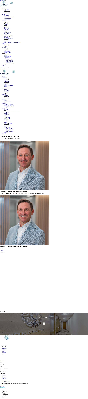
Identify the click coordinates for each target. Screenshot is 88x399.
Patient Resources (6, 55)
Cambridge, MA (4, 378)
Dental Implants (6, 26)
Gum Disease (6, 17)
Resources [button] (3, 121)
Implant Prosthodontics (7, 28)
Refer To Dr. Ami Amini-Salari (10, 61)
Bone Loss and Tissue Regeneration (9, 85)
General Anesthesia (6, 45)
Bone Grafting (6, 48)
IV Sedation (5, 46)
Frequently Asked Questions (8, 54)
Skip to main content (3, 0)
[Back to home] (8, 5)
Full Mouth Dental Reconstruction (9, 36)
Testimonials (5, 58)
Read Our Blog (6, 63)
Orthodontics (4, 20)
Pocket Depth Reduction (7, 18)
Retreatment (5, 34)
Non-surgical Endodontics (7, 32)
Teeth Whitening (6, 40)
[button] (2, 387)
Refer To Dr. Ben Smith (9, 62)
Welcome (3, 76)
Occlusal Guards (6, 39)
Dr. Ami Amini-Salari (7, 11)
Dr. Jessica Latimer (6, 13)
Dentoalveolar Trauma (7, 117)
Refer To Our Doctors (7, 127)
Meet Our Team (4, 8)
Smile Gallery (4, 64)
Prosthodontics (4, 103)
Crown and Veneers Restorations (8, 35)
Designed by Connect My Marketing (5, 384)
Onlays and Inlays (6, 37)
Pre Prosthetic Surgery (7, 51)
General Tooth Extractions (7, 49)
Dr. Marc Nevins (6, 9)
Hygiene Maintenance (7, 19)
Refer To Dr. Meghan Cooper (10, 131)
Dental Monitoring (6, 24)
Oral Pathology (6, 50)
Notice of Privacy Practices (6, 381)
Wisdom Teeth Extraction (7, 52)
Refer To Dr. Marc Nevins (9, 59)
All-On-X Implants (6, 27)
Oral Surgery (4, 47)
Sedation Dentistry (6, 44)
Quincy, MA (4, 375)
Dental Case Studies (6, 57)
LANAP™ (5, 16)
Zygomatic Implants (6, 30)
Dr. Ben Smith (6, 80)
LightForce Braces (6, 22)
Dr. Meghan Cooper (6, 12)
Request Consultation (3, 68)
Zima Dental (5, 25)
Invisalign (5, 89)
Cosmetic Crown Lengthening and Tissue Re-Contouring (12, 42)
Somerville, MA (4, 376)
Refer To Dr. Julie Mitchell (9, 60)
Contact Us (1, 250)
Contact (3, 65)
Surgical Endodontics (7, 33)
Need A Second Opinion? (7, 56)
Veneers (5, 41)
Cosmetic (3, 108)
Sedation (3, 43)
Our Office (5, 122)
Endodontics (5, 31)
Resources (3, 53)
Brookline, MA (4, 377)
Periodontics (3, 14)
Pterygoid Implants (6, 29)
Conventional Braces (7, 90)
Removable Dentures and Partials (8, 38)
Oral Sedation (6, 113)
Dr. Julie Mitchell (6, 10)
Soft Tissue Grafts (6, 15)
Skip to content (2, 386)
